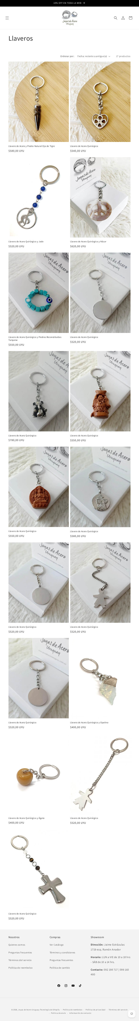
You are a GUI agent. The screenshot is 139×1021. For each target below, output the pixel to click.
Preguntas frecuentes (20, 952)
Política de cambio (60, 967)
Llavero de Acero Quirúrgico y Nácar (88, 241)
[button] (7, 18)
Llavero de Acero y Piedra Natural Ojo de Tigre (31, 146)
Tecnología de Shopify (50, 1009)
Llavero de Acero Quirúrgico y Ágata (26, 818)
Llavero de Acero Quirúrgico (84, 146)
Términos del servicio (20, 960)
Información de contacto (80, 1013)
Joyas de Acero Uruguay (28, 1009)
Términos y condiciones (62, 952)
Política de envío (58, 1013)
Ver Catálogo (57, 944)
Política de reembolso (20, 967)
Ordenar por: (67, 56)
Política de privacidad (95, 1009)
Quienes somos (16, 944)
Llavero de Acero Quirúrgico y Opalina (89, 722)
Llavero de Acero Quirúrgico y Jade (25, 241)
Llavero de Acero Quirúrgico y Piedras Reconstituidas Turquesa (34, 338)
